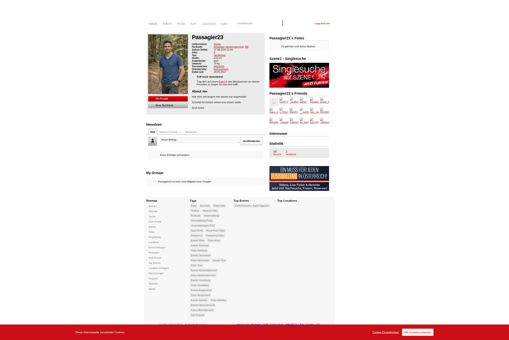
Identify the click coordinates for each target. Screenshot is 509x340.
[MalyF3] (294, 112)
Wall (152, 132)
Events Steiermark (201, 255)
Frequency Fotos (215, 235)
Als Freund (161, 98)
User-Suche (155, 221)
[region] (254, 332)
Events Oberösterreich (203, 305)
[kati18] (304, 101)
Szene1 (153, 206)
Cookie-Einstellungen (385, 332)
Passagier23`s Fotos (286, 38)
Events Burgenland (201, 290)
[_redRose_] (294, 101)
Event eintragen (157, 247)
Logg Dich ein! (322, 23)
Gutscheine (155, 257)
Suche (152, 216)
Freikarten (154, 252)
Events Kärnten (199, 300)
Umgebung (155, 237)
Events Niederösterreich (204, 270)
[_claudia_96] (284, 122)
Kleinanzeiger (156, 273)
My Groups (154, 173)
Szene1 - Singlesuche (287, 59)
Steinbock (219, 66)
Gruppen (153, 278)
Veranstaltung (211, 215)
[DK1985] (324, 112)
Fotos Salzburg (199, 250)
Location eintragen (159, 268)
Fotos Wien (214, 240)
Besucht (277, 152)
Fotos (181, 23)
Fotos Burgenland (200, 295)
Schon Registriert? (298, 23)
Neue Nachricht (164, 105)
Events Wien (197, 240)
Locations (208, 23)
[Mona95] (273, 122)
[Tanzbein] (314, 101)
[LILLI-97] (314, 122)
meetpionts (291, 152)
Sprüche (153, 283)
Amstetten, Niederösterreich (229, 47)
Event (222, 81)
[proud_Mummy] (324, 101)
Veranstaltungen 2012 (203, 225)
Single (217, 44)
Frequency (196, 235)
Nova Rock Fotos (215, 230)
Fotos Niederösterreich (203, 275)
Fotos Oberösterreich (202, 310)
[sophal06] (294, 122)
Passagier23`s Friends (288, 93)
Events (167, 23)
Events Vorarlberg (200, 280)
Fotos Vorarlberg (200, 285)
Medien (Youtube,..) (170, 132)
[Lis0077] (284, 101)
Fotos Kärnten (218, 300)
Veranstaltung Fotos (201, 220)
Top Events (154, 263)
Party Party (219, 205)
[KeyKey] (273, 101)
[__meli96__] (304, 112)
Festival (195, 210)
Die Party (205, 205)
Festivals (195, 215)
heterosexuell (221, 69)
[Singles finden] (299, 75)
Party (193, 205)
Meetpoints (191, 132)
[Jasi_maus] (314, 112)
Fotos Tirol (196, 265)
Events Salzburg (200, 245)
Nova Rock (197, 230)
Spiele (152, 289)
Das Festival (197, 315)
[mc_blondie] (304, 122)
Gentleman (220, 55)
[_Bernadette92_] (324, 122)
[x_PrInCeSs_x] (284, 112)
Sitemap (153, 211)
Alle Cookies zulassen (417, 332)
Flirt (193, 23)
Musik (224, 23)
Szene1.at (167, 11)
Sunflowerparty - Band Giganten (252, 205)
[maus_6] (273, 112)
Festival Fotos (210, 210)
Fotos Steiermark (200, 260)
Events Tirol (219, 260)
